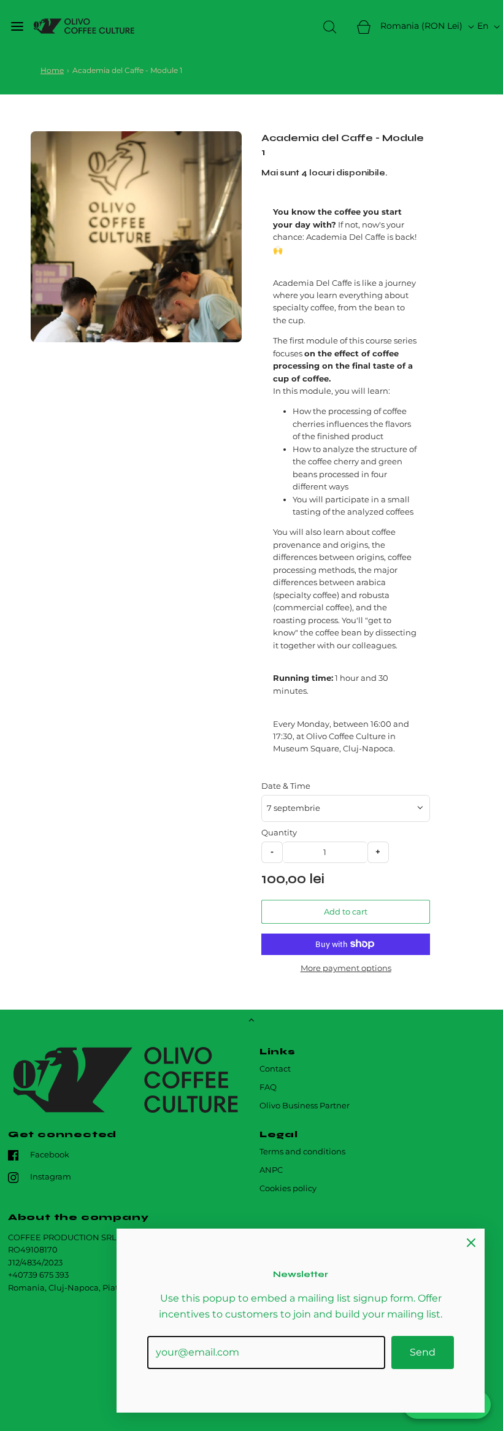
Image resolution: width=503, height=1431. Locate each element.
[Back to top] (251, 1021)
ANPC (271, 1170)
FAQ (268, 1087)
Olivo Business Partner (304, 1105)
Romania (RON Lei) (422, 25)
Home (52, 70)
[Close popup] (471, 1242)
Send (423, 1352)
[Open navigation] (17, 26)
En (484, 25)
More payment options (346, 968)
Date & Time (285, 786)
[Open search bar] (330, 26)
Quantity (279, 832)
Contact (275, 1068)
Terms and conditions (302, 1151)
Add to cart (345, 911)
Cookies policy (288, 1188)
